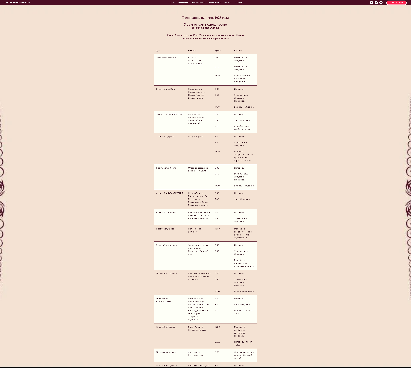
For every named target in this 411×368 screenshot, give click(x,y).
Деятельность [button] (214, 3)
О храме (171, 3)
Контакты (239, 3)
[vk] (371, 2)
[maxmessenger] (381, 2)
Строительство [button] (197, 3)
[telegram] (376, 2)
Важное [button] (227, 3)
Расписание (183, 3)
